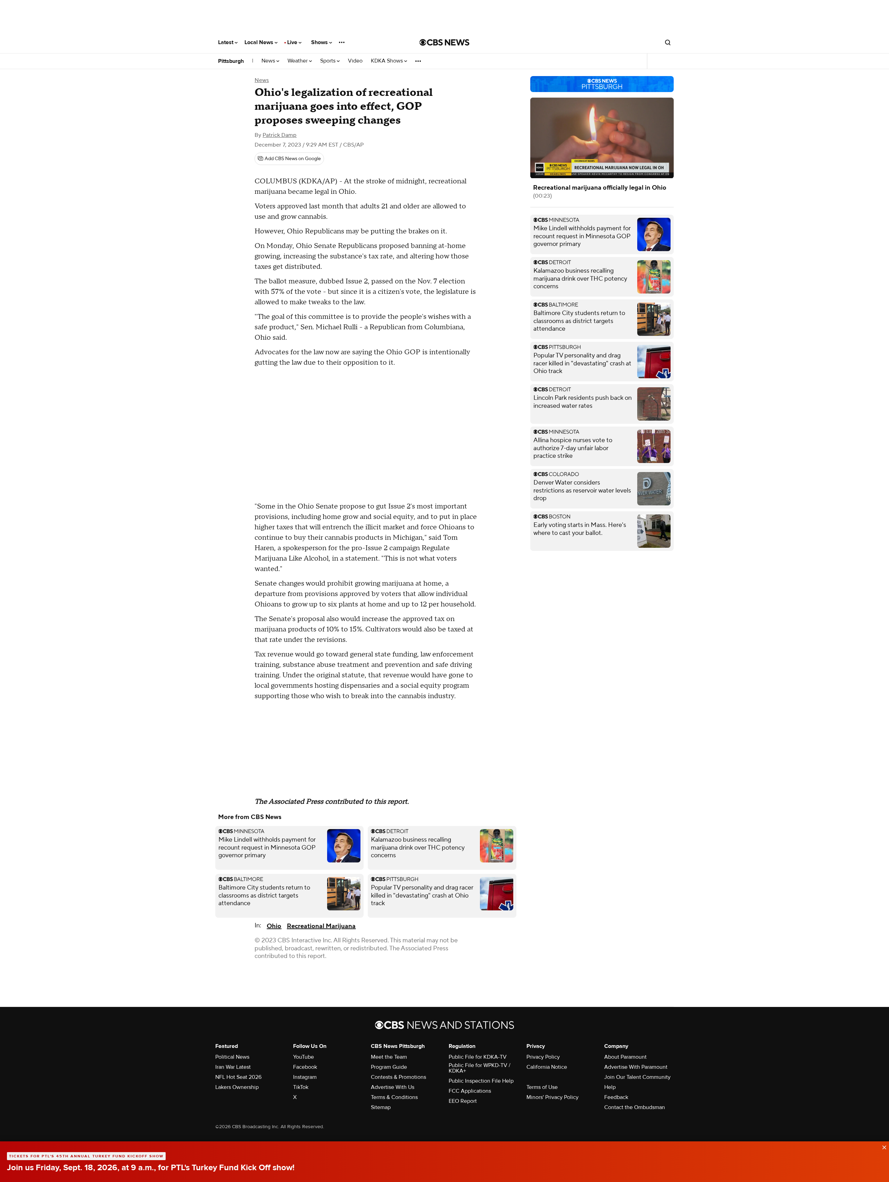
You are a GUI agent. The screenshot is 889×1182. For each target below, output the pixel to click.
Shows (320, 42)
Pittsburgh (231, 61)
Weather (298, 61)
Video (355, 61)
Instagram (305, 1077)
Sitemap (381, 1107)
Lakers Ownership (237, 1087)
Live (293, 42)
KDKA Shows (387, 61)
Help (610, 1087)
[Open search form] (668, 42)
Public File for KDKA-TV (478, 1057)
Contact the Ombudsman (634, 1107)
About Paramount (625, 1057)
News (268, 61)
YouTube (303, 1057)
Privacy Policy (543, 1057)
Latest (226, 42)
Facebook (305, 1067)
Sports (328, 61)
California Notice (546, 1067)
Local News (259, 42)
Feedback (616, 1097)
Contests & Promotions (398, 1077)
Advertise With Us (392, 1087)
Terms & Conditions (394, 1097)
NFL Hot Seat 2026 (238, 1077)
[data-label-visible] (882, 1146)
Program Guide (389, 1067)
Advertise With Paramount (635, 1067)
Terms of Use (542, 1087)
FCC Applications (470, 1091)
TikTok (300, 1087)
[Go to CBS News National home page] (444, 42)
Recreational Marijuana (321, 926)
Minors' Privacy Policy (552, 1097)
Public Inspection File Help (481, 1081)
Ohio (274, 926)
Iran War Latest (233, 1067)
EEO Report (463, 1101)
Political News (232, 1057)
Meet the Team (389, 1057)
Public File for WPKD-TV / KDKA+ (479, 1068)
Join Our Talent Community (637, 1077)
